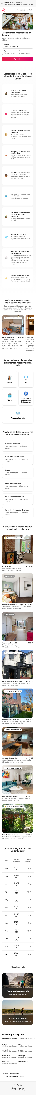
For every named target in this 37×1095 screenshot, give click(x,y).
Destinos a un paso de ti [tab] (9, 1038)
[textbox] (10, 53)
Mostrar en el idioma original (24, 4)
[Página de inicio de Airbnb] (3, 10)
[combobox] (18, 46)
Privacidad (14, 1090)
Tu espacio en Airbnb (24, 10)
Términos (22, 1090)
